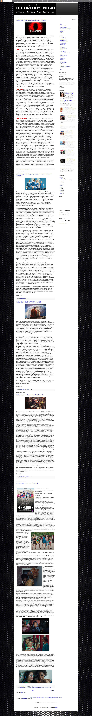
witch (61, 69)
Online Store (62, 30)
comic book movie (63, 39)
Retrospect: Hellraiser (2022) (31, 20)
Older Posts (52, 690)
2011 (61, 188)
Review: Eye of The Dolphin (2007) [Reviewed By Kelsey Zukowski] (70, 142)
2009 (61, 191)
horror (61, 54)
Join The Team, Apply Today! (65, 28)
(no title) (61, 124)
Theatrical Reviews (63, 67)
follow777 (48, 707)
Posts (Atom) (23, 692)
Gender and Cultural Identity (36, 687)
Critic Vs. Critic (62, 44)
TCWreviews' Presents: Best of (65, 66)
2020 (61, 184)
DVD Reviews (62, 47)
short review (62, 63)
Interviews (62, 59)
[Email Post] (31, 298)
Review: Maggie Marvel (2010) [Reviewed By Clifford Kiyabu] (69, 151)
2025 (61, 177)
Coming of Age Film (22, 687)
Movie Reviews (48, 687)
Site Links (61, 32)
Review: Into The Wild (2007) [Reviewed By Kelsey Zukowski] (67, 101)
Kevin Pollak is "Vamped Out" (65, 168)
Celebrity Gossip (63, 37)
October (62, 178)
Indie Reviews (43, 687)
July (62, 182)
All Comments (63, 214)
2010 (61, 190)
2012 (61, 187)
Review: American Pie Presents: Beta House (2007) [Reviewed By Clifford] (69, 132)
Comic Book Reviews (64, 41)
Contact (61, 31)
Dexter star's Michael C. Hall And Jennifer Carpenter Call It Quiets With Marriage (70, 116)
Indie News (62, 56)
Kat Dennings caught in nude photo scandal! (69, 93)
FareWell (61, 50)
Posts (61, 212)
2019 (61, 185)
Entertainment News (63, 48)
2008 (61, 193)
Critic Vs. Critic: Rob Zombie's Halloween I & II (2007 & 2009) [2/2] (70, 160)
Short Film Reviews (63, 62)
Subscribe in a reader (63, 223)
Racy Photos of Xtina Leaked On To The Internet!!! (70, 108)
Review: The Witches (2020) (30, 395)
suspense (61, 65)
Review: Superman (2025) (29, 302)
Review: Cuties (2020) (27, 483)
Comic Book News (63, 40)
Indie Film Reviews (63, 55)
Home (33, 690)
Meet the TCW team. (63, 27)
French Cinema (28, 687)
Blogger (56, 707)
